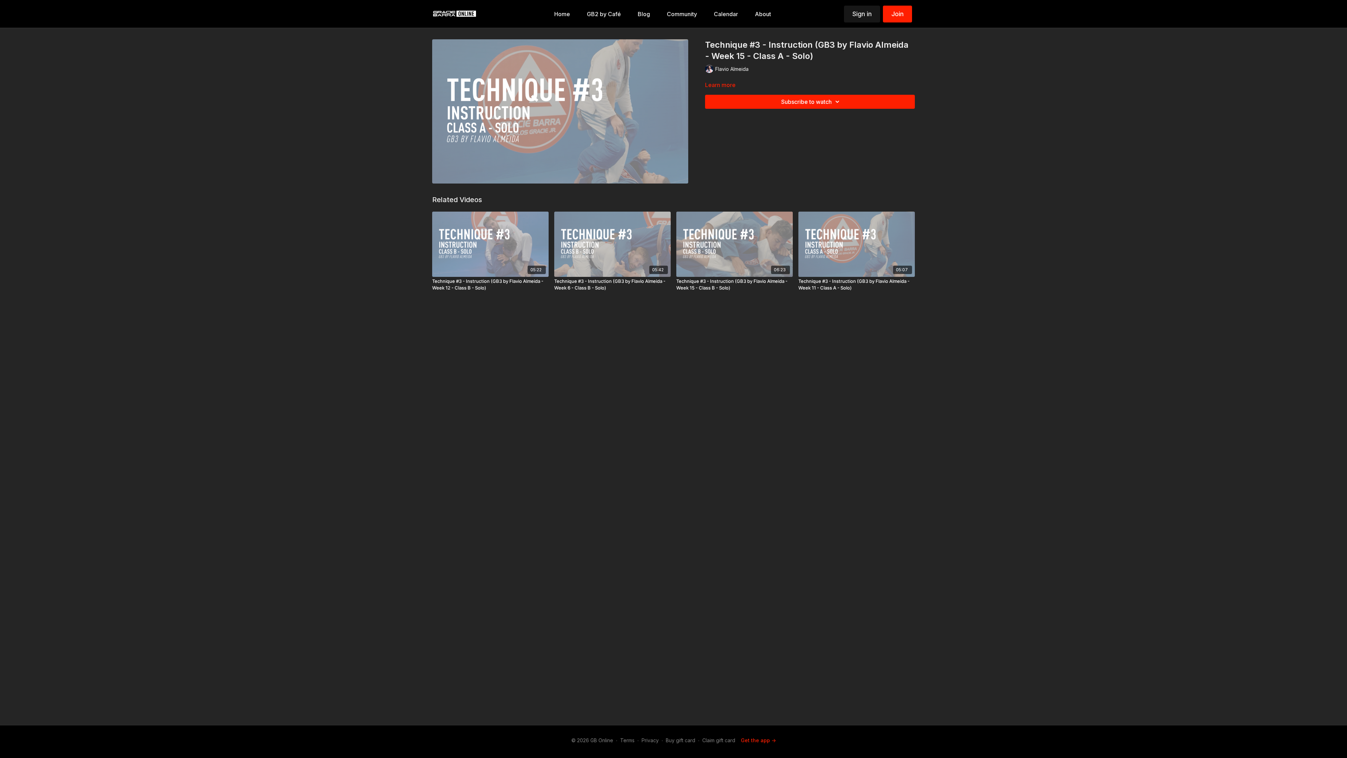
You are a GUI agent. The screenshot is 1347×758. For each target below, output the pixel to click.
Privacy (650, 740)
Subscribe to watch (806, 101)
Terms (627, 740)
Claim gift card (718, 740)
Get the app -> (758, 740)
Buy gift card (680, 740)
